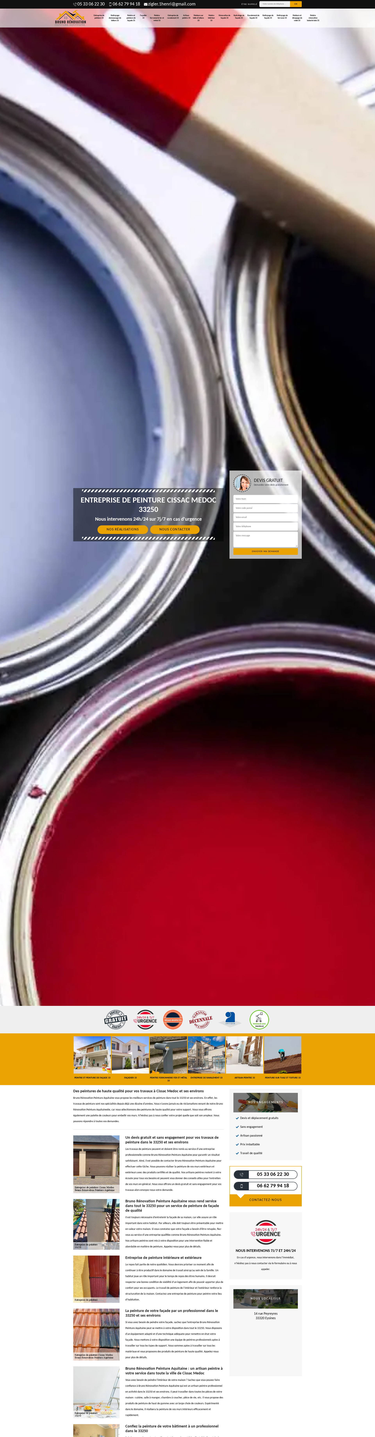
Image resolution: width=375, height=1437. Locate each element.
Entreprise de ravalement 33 (173, 16)
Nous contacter (174, 529)
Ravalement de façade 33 (253, 16)
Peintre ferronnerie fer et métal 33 (157, 18)
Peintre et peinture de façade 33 (131, 18)
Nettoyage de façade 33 (267, 16)
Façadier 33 (143, 16)
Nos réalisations (123, 529)
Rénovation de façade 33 (224, 16)
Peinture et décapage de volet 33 (297, 18)
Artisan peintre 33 (186, 16)
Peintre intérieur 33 (211, 18)
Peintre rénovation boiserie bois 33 (313, 18)
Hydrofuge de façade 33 (239, 16)
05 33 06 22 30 (91, 4)
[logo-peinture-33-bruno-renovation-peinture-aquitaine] (70, 18)
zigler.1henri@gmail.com (172, 4)
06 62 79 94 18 (126, 4)
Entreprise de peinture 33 (99, 16)
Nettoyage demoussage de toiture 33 (115, 18)
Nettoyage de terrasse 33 (282, 16)
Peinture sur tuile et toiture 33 (198, 18)
